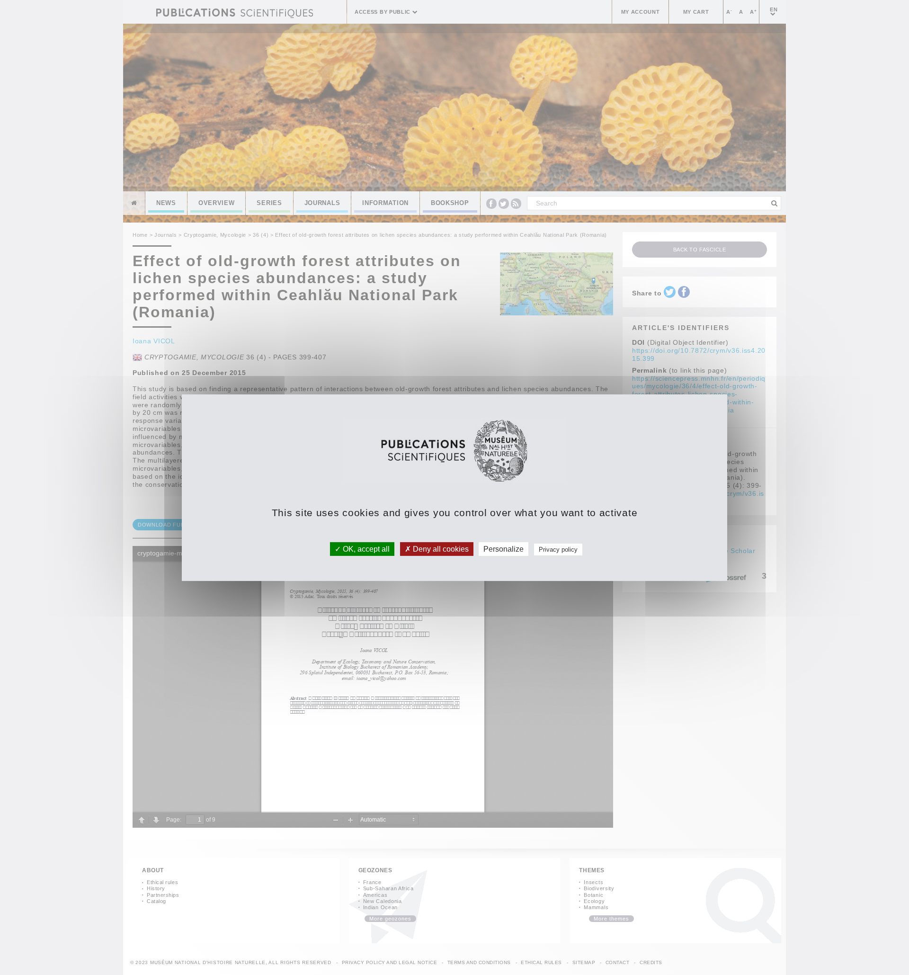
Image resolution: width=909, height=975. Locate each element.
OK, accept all (365, 549)
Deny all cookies (440, 549)
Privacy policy (558, 549)
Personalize (503, 549)
